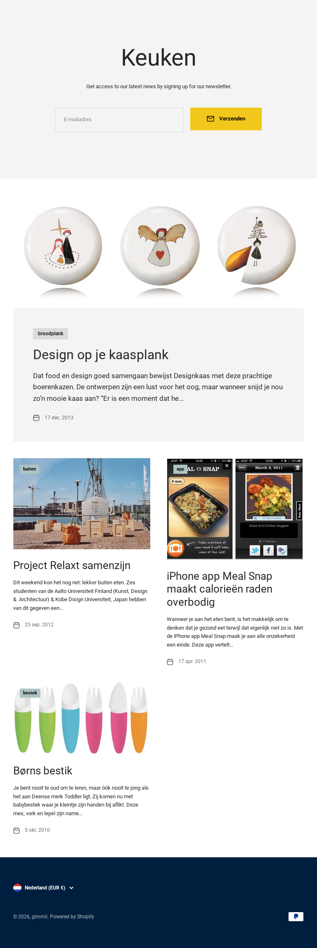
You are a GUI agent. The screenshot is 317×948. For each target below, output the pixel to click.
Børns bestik (42, 771)
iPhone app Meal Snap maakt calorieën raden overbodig (219, 589)
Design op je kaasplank (100, 354)
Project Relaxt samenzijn (71, 565)
